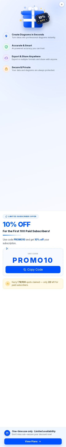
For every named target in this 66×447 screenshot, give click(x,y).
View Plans (31, 441)
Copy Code (35, 269)
